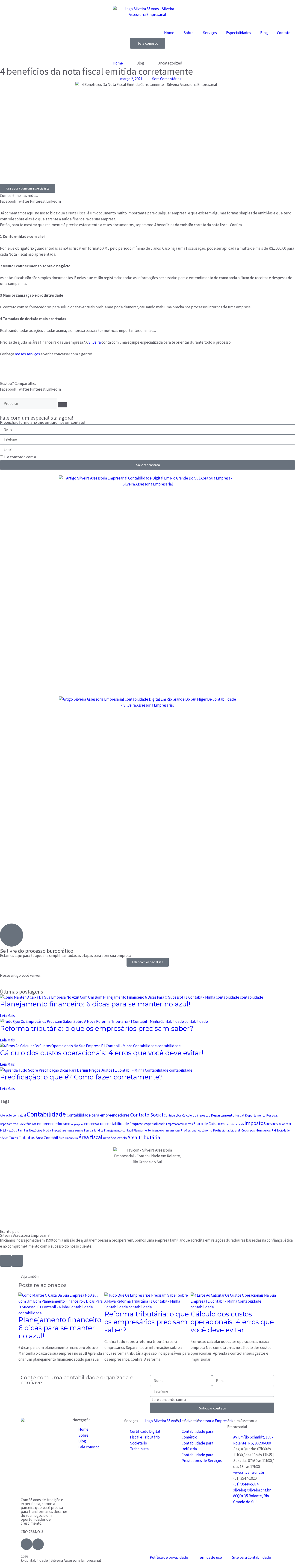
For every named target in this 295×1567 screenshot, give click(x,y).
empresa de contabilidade (106, 1123)
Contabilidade (46, 1114)
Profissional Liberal (226, 1130)
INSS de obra (280, 1124)
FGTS (190, 1124)
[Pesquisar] (62, 404)
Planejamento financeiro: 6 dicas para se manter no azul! (95, 1004)
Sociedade (283, 1130)
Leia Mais (7, 1015)
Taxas (13, 1137)
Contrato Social (146, 1114)
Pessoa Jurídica (93, 1130)
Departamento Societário (16, 1124)
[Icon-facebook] (6, 1261)
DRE (34, 1124)
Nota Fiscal (52, 1130)
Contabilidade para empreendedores (98, 1115)
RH (273, 1130)
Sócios (4, 1138)
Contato (283, 32)
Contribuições (172, 1115)
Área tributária (143, 1137)
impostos (255, 1123)
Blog (264, 32)
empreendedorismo (53, 1123)
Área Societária (115, 1137)
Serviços (210, 32)
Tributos (27, 1137)
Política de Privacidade (56, 456)
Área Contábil (47, 1137)
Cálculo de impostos (196, 1115)
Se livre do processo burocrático (36, 950)
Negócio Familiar (17, 1130)
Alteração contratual (13, 1115)
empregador (77, 1124)
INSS (269, 1124)
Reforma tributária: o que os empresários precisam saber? (96, 1028)
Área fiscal (90, 1137)
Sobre (188, 32)
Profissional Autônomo (196, 1130)
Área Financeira (68, 1138)
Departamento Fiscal (227, 1115)
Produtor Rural (172, 1130)
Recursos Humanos (256, 1130)
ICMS (221, 1124)
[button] (8, 202)
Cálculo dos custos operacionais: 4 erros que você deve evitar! (101, 1053)
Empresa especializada (147, 1123)
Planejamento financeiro (148, 1130)
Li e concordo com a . (40, 456)
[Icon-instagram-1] (17, 1261)
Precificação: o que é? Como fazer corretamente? (81, 1077)
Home (169, 32)
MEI (3, 1130)
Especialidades (238, 32)
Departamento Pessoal (261, 1115)
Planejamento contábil (118, 1130)
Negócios (35, 1130)
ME (290, 1124)
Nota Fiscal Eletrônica (72, 1130)
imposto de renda (235, 1124)
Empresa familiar (176, 1124)
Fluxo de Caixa (205, 1123)
